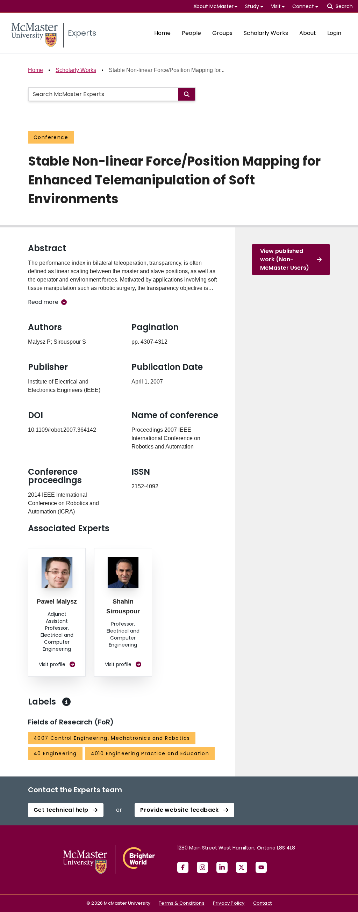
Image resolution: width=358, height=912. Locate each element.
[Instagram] (202, 867)
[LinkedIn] (222, 867)
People (191, 33)
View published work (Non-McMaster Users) (284, 259)
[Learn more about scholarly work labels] (66, 702)
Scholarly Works (266, 33)
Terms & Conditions (182, 903)
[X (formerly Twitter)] (241, 867)
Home (162, 33)
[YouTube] (261, 867)
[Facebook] (182, 867)
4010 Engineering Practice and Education (150, 753)
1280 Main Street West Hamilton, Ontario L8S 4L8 (236, 848)
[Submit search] (186, 94)
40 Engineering (55, 753)
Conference (51, 137)
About (307, 33)
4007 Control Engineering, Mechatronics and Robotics (112, 738)
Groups (222, 33)
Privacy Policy (229, 903)
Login (334, 33)
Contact (262, 903)
